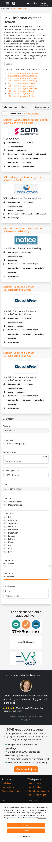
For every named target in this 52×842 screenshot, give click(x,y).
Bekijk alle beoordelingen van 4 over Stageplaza (26, 718)
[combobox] (26, 456)
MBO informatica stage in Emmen (21, 86)
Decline (26, 831)
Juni (10, 551)
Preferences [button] (42, 818)
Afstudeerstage (15, 501)
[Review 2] (24, 709)
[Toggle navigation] (7, 3)
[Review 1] (19, 709)
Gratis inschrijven (26, 769)
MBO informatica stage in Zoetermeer (22, 91)
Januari (11, 536)
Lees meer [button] (10, 64)
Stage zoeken (7, 787)
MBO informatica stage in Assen (20, 93)
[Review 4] (32, 709)
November (13, 529)
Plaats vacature (34, 783)
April (10, 545)
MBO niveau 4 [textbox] (12, 475)
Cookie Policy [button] (34, 815)
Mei (10, 548)
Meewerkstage (15, 505)
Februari (12, 539)
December (13, 532)
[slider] (5, 566)
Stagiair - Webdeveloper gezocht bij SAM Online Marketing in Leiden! (25, 121)
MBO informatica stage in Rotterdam (22, 78)
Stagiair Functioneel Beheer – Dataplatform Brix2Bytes (19, 288)
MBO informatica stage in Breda (20, 96)
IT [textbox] (7, 456)
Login (43, 3)
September (13, 523)
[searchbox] (26, 461)
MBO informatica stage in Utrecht (21, 83)
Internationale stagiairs (38, 791)
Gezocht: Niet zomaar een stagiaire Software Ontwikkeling (22, 230)
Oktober (12, 526)
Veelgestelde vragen (10, 791)
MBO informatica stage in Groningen (22, 76)
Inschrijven (6, 783)
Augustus (12, 520)
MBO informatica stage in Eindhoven (22, 88)
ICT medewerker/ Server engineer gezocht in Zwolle (22, 178)
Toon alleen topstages (16, 443)
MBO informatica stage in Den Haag (22, 81)
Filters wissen (33, 113)
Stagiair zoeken (34, 787)
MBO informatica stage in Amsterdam (22, 73)
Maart (11, 542)
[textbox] (24, 596)
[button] (29, 3)
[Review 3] (28, 709)
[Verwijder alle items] (43, 456)
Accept (26, 825)
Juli (9, 517)
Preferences (26, 836)
